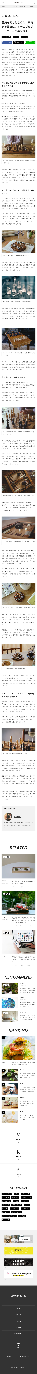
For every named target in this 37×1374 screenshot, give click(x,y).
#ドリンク (5, 1205)
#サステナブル (16, 1212)
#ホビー (15, 37)
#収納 (28, 965)
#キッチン (5, 1197)
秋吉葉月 (17, 816)
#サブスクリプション (9, 1216)
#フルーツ (5, 1220)
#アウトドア (14, 1209)
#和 (29, 887)
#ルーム (24, 37)
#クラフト (14, 926)
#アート (4, 1209)
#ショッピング (7, 1194)
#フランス (25, 1201)
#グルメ (15, 1201)
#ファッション (26, 1197)
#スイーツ (15, 1197)
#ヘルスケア (6, 1201)
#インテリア (6, 37)
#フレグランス (16, 1205)
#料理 (16, 1194)
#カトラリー (25, 1209)
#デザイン (22, 1216)
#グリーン (23, 887)
